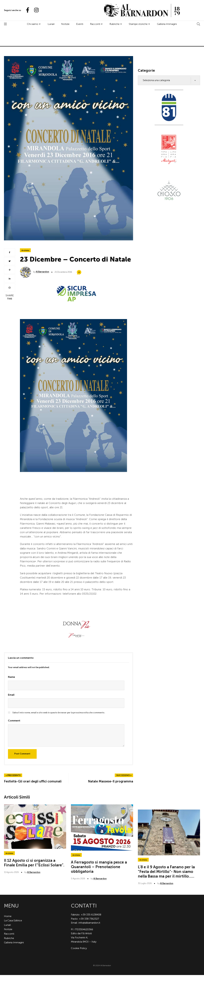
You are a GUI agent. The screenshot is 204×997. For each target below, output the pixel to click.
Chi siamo (32, 23)
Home (7, 916)
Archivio (25, 250)
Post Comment (22, 753)
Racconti (95, 23)
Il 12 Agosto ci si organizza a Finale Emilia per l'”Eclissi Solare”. (34, 862)
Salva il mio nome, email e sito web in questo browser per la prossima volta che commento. (58, 712)
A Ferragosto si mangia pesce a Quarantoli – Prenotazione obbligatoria (99, 867)
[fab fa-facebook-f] (26, 10)
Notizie (65, 23)
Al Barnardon (42, 271)
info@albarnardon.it (89, 922)
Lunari (51, 23)
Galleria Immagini (167, 23)
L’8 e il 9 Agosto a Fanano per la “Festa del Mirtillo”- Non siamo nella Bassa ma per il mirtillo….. (166, 871)
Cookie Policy (79, 948)
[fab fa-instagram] (34, 10)
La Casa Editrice (13, 920)
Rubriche (114, 23)
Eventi (79, 23)
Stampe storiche (138, 23)
